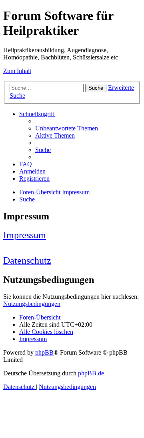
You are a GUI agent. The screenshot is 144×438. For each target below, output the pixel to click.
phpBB (44, 352)
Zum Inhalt (17, 70)
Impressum (24, 235)
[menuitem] (66, 128)
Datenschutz (27, 260)
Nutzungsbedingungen (31, 303)
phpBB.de (91, 373)
